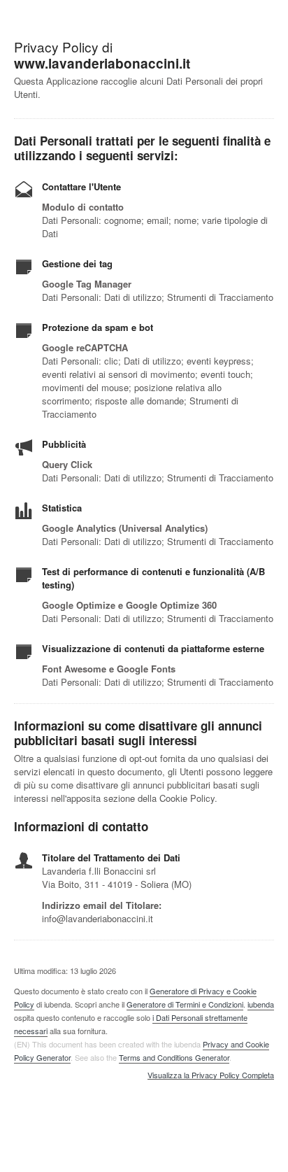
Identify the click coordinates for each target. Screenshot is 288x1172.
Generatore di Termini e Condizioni (185, 1004)
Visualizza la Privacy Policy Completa (210, 1075)
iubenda (260, 1004)
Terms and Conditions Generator (174, 1057)
